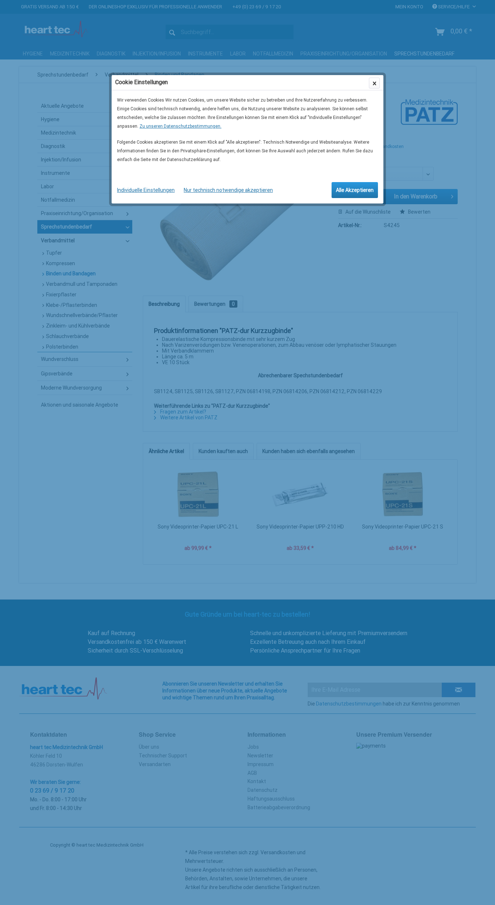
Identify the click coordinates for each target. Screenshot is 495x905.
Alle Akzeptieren (355, 190)
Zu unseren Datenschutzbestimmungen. (180, 126)
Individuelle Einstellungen (146, 190)
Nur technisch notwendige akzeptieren (228, 190)
